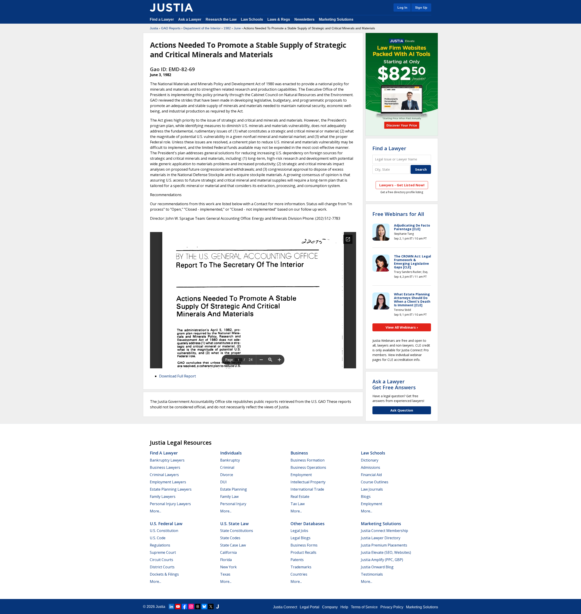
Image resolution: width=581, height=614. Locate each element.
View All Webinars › (402, 327)
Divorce (226, 474)
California (228, 552)
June (237, 28)
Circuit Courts (161, 559)
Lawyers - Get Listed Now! (401, 185)
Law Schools (252, 19)
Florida (226, 559)
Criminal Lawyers (164, 474)
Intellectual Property (307, 481)
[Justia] (171, 7)
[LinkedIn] (171, 606)
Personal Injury (233, 503)
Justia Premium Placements (384, 545)
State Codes (230, 537)
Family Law (229, 496)
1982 (227, 28)
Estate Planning (233, 489)
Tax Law (297, 503)
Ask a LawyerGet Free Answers (394, 384)
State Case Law (233, 545)
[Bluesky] (204, 606)
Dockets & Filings (164, 574)
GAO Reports (170, 28)
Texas (225, 574)
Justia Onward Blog (377, 566)
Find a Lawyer (162, 19)
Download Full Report (177, 376)
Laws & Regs (278, 19)
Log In (402, 7)
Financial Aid (371, 474)
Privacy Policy (391, 607)
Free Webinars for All (398, 214)
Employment (301, 474)
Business (299, 453)
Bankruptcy (230, 460)
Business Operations (308, 467)
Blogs (366, 496)
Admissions (370, 467)
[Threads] (197, 606)
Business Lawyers (165, 467)
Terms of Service (364, 607)
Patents (297, 559)
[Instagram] (191, 606)
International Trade (307, 489)
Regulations (160, 545)
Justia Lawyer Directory (380, 537)
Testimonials (372, 574)
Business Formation (307, 460)
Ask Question (401, 410)
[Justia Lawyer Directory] (217, 606)
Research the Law (221, 19)
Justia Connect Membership (384, 530)
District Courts (162, 566)
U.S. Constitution (164, 530)
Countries (298, 574)
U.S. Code (157, 537)
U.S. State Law (234, 523)
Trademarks (300, 566)
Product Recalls (303, 552)
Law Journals (372, 489)
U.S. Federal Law (166, 523)
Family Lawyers (162, 496)
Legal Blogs (300, 537)
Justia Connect (285, 607)
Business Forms (304, 545)
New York (228, 566)
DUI (223, 481)
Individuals (231, 453)
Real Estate (299, 496)
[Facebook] (184, 606)
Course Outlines (374, 481)
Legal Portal (309, 607)
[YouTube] (178, 606)
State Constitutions (236, 530)
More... (155, 511)
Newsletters (304, 19)
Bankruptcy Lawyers (167, 460)
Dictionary (369, 460)
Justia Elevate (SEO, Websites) (386, 552)
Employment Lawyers (168, 481)
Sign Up (421, 7)
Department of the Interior (202, 28)
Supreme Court (163, 552)
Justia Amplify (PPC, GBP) (382, 559)
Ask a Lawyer (190, 19)
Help (344, 607)
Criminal (227, 467)
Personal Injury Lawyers (170, 503)
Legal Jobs (299, 530)
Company (330, 607)
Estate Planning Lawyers (171, 489)
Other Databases (307, 523)
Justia (154, 28)
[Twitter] (211, 606)
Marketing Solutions (336, 19)
